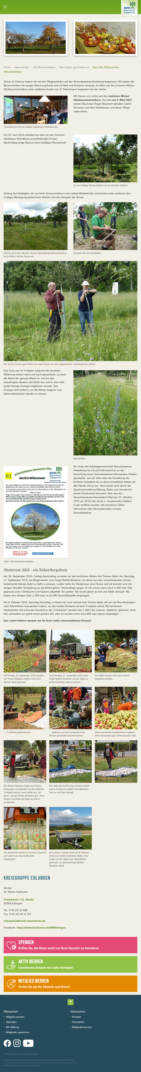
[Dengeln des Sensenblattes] (105, 226)
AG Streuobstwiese (44, 67)
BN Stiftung (12, 1027)
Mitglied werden (14, 1016)
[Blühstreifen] (105, 412)
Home (7, 67)
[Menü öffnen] (5, 7)
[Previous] (9, 39)
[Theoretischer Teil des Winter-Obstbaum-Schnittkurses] (36, 110)
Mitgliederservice (82, 1027)
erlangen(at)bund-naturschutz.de (24, 920)
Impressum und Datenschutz (21, 1053)
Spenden (11, 1021)
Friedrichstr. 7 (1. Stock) (19, 899)
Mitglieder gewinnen (17, 1032)
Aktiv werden (22, 67)
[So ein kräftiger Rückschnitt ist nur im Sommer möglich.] (105, 159)
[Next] (132, 39)
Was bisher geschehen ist (74, 67)
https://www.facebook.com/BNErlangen (41, 927)
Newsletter (78, 1021)
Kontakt (76, 1016)
